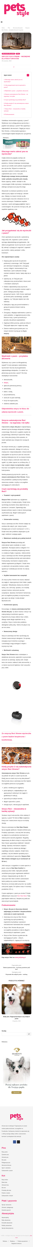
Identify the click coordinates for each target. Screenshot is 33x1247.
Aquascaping (5, 1217)
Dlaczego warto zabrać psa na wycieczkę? (13, 80)
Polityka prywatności (23, 1241)
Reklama (5, 1241)
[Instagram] (18, 1141)
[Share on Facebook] (15, 67)
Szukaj (4, 1031)
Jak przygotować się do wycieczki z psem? (15, 86)
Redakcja (12, 1241)
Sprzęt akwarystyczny (7, 1228)
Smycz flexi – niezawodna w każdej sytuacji (14, 110)
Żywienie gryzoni (6, 1210)
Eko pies (4, 1159)
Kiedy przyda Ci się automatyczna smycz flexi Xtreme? (16, 104)
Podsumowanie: (9, 114)
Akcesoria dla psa (6, 1165)
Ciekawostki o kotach (7, 1195)
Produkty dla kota (6, 1190)
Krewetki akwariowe (7, 1222)
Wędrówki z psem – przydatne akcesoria (16, 90)
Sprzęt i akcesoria (6, 1204)
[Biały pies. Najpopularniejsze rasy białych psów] (16, 999)
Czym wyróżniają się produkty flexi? (15, 99)
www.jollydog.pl (20, 957)
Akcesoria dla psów (18, 28)
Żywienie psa (5, 1154)
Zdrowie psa (5, 1157)
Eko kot (4, 1187)
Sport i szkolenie (6, 1167)
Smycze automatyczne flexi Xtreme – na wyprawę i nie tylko (16, 95)
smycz (6, 382)
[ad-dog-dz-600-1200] (16, 1045)
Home (3, 28)
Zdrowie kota (5, 1185)
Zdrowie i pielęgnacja (7, 1207)
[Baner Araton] (16, 140)
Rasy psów (5, 1151)
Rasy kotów (5, 1179)
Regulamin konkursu (16, 1243)
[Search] (31, 22)
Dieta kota (4, 1182)
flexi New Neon (22, 896)
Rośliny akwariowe (7, 1225)
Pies (9, 28)
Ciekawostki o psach (7, 1170)
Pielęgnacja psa (6, 1162)
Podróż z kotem (6, 1193)
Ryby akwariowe (6, 1220)
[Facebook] (14, 1141)
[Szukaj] (29, 1034)
